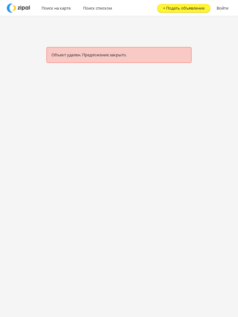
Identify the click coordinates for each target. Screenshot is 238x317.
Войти (222, 8)
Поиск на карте (56, 8)
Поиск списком (97, 8)
